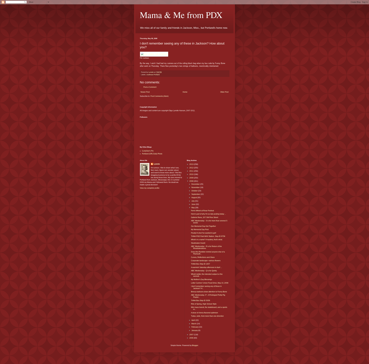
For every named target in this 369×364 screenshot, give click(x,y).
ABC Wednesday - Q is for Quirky (204, 271)
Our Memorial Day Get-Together (203, 226)
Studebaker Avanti (198, 243)
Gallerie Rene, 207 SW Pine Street (204, 217)
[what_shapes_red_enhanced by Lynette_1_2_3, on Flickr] (154, 54)
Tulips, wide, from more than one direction (207, 316)
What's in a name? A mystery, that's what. (207, 240)
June (193, 204)
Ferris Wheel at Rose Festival (202, 211)
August (194, 198)
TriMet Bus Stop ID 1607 (200, 264)
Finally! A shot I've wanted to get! (203, 233)
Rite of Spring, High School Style (203, 304)
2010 (191, 174)
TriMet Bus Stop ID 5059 (200, 300)
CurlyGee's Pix (148, 151)
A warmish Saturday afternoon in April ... (206, 267)
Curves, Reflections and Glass (203, 257)
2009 (191, 178)
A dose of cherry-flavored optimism (204, 313)
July (193, 201)
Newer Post (145, 92)
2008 (191, 181)
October (194, 191)
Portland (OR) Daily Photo (152, 154)
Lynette (157, 164)
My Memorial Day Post (200, 230)
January (194, 330)
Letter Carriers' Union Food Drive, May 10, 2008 (209, 283)
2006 (191, 338)
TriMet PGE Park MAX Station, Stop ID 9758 (208, 236)
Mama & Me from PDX (181, 14)
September (195, 194)
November (195, 187)
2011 (191, 171)
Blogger (195, 345)
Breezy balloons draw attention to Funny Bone (209, 292)
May (193, 208)
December (195, 184)
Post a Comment (149, 87)
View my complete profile (149, 188)
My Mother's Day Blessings (201, 279)
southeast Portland (153, 74)
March (194, 324)
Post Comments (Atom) (159, 96)
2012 (191, 168)
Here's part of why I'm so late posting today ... (208, 214)
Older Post (224, 92)
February (195, 327)
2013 (191, 164)
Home (185, 92)
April (193, 320)
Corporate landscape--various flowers (206, 261)
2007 (191, 335)
